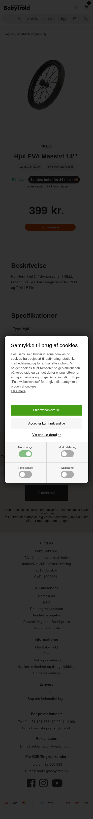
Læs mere (18, 391)
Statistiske (67, 467)
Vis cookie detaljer (46, 435)
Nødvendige (25, 447)
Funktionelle (25, 467)
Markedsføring (67, 447)
